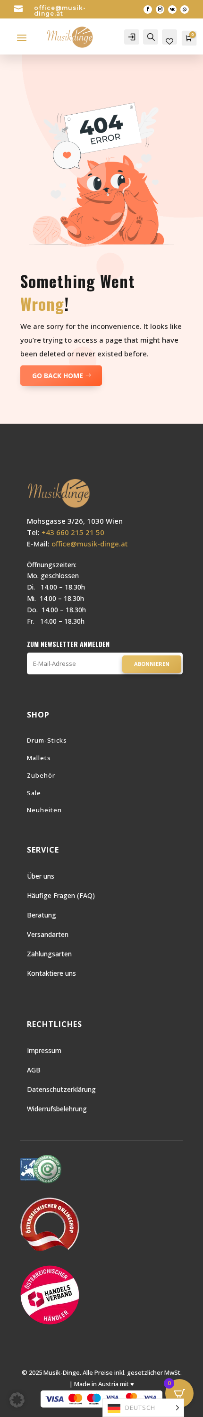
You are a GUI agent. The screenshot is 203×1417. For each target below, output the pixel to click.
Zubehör (41, 775)
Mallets (39, 758)
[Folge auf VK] (172, 9)
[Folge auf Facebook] (148, 9)
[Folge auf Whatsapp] (184, 9)
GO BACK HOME (57, 375)
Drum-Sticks (47, 740)
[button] (17, 1400)
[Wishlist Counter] (169, 41)
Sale (34, 793)
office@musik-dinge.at (60, 10)
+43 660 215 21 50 (73, 532)
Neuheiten (44, 810)
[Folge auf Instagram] (160, 9)
